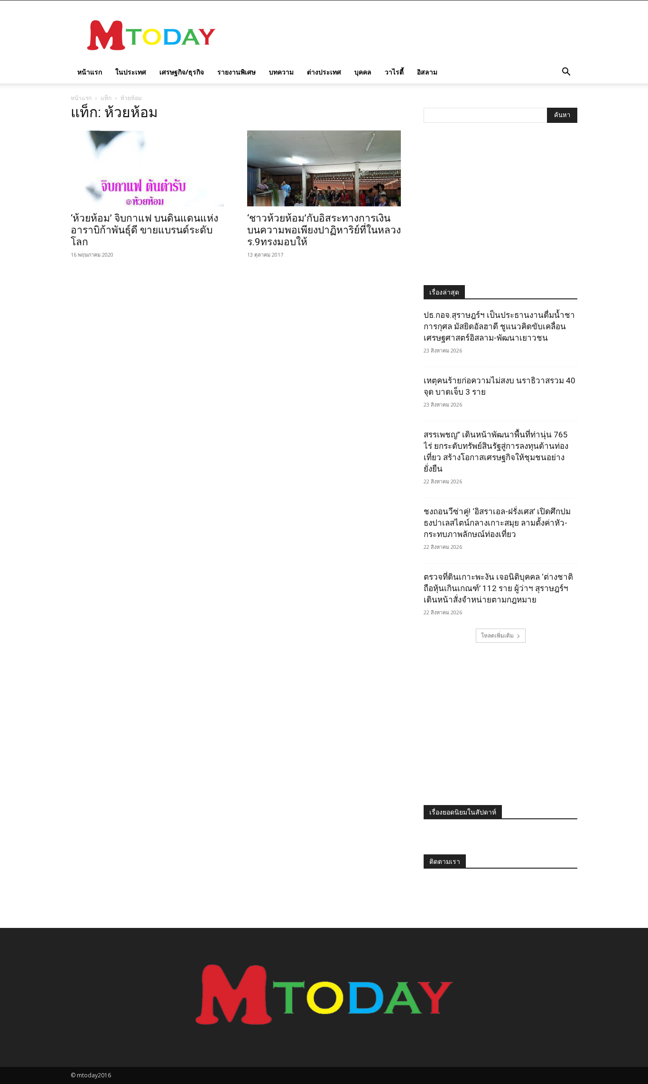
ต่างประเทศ (324, 71)
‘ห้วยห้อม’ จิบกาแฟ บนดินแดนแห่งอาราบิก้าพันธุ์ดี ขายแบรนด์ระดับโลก (144, 230)
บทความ (281, 71)
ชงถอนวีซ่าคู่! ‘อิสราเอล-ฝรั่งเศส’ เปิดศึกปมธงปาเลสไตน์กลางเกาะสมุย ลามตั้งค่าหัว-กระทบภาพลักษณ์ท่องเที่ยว (497, 523)
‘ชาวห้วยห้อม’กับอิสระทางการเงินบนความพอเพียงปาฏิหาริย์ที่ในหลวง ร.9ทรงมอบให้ (324, 230)
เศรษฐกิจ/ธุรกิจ (181, 71)
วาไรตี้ (394, 71)
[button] (566, 72)
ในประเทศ (130, 71)
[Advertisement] (404, 35)
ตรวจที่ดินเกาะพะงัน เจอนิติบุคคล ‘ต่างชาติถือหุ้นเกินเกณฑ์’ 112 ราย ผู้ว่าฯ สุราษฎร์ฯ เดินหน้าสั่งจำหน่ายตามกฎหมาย (498, 588)
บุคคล (362, 71)
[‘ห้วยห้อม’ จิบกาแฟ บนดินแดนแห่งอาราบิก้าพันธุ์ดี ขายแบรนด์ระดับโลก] (147, 168)
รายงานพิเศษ (236, 71)
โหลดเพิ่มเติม (497, 635)
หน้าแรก (89, 71)
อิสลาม (427, 71)
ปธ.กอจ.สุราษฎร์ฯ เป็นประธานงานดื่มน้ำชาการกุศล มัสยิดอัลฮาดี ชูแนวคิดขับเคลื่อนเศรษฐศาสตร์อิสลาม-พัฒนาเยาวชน (499, 326)
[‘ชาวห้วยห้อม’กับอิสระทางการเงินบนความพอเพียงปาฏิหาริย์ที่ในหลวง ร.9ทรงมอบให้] (324, 168)
